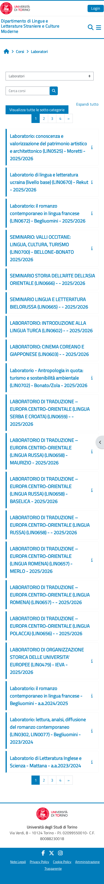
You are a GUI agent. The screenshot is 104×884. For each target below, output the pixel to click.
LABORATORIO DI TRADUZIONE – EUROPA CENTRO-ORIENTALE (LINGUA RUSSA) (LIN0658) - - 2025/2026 (50, 525)
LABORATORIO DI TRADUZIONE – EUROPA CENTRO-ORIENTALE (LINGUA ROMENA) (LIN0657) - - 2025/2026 (50, 594)
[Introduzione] (92, 147)
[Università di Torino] (15, 8)
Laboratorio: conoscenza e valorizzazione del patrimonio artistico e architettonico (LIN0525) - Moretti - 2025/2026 (48, 147)
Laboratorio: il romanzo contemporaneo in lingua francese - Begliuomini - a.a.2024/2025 (46, 695)
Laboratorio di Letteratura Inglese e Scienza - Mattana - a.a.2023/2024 (46, 761)
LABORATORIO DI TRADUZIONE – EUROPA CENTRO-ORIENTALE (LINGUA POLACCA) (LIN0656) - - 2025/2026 (50, 626)
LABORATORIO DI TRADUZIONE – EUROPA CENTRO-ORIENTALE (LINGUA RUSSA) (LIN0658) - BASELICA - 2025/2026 (44, 490)
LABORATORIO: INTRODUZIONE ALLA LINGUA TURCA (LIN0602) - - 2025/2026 (51, 326)
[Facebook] (43, 853)
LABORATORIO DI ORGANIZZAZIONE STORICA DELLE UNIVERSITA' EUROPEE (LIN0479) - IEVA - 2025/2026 (47, 661)
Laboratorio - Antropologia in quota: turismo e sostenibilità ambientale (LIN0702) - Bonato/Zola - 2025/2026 (48, 378)
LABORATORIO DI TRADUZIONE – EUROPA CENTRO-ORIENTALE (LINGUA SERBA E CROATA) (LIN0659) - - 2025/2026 (50, 413)
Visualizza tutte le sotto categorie (37, 110)
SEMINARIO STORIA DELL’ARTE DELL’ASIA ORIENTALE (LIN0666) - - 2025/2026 (52, 279)
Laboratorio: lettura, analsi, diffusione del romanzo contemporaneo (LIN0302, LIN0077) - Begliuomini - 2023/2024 (48, 731)
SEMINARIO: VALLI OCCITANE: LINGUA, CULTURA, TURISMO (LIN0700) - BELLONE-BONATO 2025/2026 (42, 248)
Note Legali (18, 861)
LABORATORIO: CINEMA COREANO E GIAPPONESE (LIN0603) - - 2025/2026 (49, 350)
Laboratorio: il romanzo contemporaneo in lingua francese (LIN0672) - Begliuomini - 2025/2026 (47, 213)
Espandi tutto (87, 104)
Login (95, 8)
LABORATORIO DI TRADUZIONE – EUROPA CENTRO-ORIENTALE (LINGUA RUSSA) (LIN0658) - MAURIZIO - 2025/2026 (44, 451)
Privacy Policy (39, 861)
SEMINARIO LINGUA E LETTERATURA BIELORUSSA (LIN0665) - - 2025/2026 (49, 302)
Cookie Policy (62, 861)
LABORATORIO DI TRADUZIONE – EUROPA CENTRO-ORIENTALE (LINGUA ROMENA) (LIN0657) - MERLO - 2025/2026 (44, 560)
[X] (51, 853)
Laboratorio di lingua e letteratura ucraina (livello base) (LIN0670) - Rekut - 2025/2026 (49, 182)
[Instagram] (60, 853)
